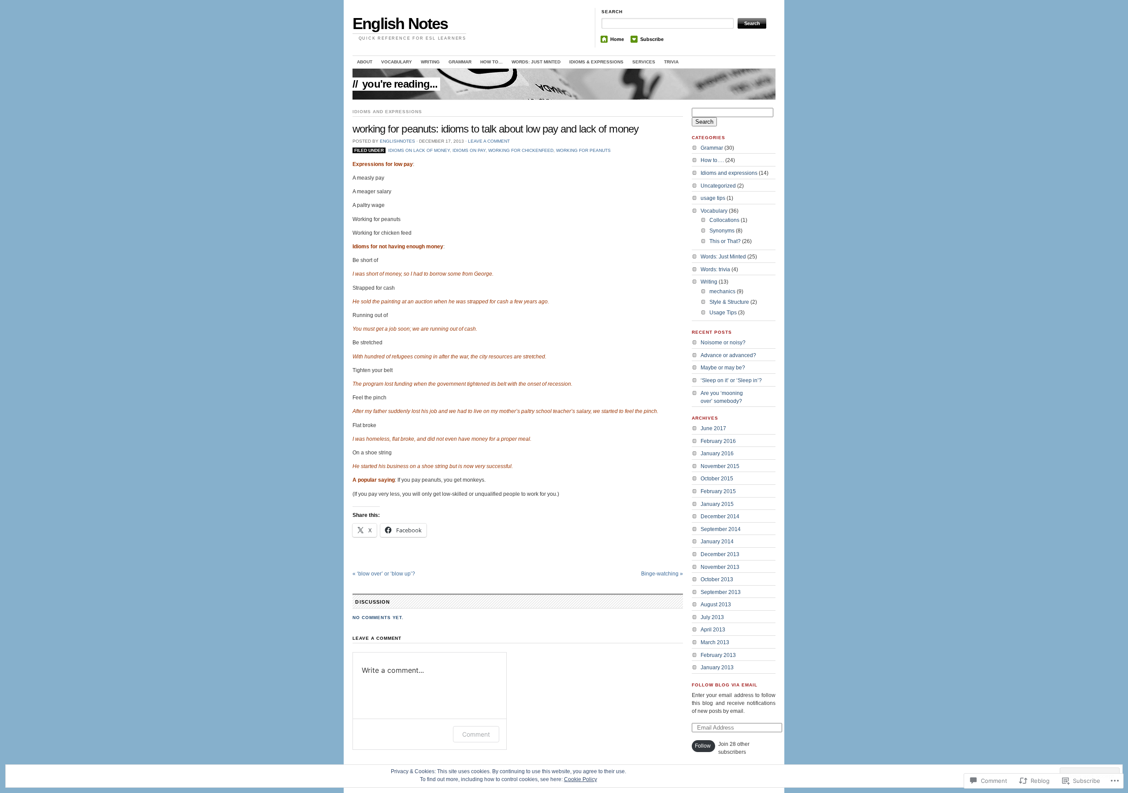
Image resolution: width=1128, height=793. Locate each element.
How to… (491, 61)
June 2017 (713, 428)
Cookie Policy (580, 779)
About (364, 61)
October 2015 (717, 479)
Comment (476, 734)
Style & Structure (729, 302)
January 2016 (717, 453)
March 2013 (715, 642)
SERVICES (643, 61)
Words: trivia (715, 269)
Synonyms (722, 231)
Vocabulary (714, 211)
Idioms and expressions (387, 111)
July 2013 (712, 617)
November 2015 (720, 466)
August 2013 (716, 604)
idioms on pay (469, 150)
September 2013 (721, 592)
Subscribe (652, 39)
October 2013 (717, 579)
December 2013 (720, 554)
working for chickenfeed (520, 150)
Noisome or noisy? (723, 342)
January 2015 (717, 504)
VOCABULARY (396, 61)
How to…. (712, 160)
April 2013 (713, 630)
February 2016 (718, 441)
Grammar (460, 61)
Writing (430, 61)
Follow (703, 746)
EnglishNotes (397, 141)
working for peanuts (583, 150)
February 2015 (718, 491)
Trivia (671, 61)
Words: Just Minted (536, 61)
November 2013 (720, 567)
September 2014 (721, 529)
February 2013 (718, 655)
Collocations (724, 220)
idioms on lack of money (419, 150)
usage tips (713, 198)
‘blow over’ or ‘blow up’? (383, 574)
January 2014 (717, 542)
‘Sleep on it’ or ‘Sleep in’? (731, 380)
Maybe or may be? (723, 368)
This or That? (725, 241)
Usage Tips (723, 313)
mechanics (722, 291)
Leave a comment (489, 141)
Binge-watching (662, 574)
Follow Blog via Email (724, 684)
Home (617, 39)
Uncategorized (718, 186)
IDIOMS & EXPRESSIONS (596, 61)
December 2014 (720, 516)
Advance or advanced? (728, 355)
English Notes (400, 24)
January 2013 (717, 667)
